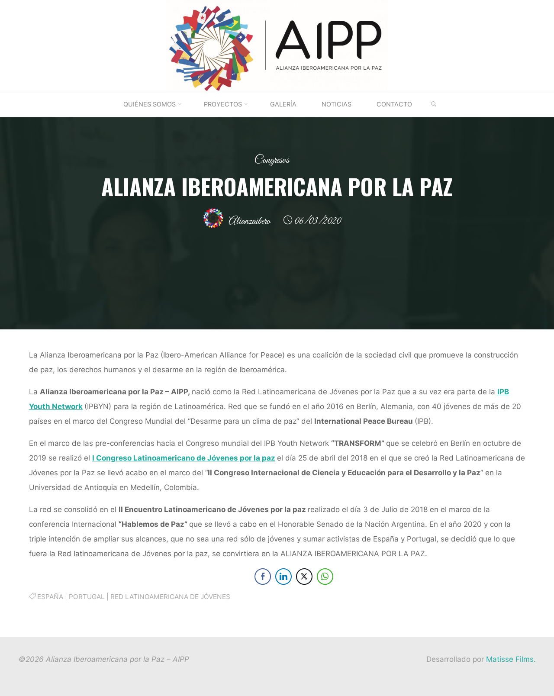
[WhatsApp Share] (324, 576)
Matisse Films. (511, 659)
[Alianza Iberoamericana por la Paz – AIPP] (277, 45)
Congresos (271, 160)
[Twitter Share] (304, 576)
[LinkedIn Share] (283, 576)
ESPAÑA (50, 597)
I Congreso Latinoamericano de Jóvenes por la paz (183, 458)
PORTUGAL (87, 597)
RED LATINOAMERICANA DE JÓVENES (170, 597)
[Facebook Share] (262, 576)
